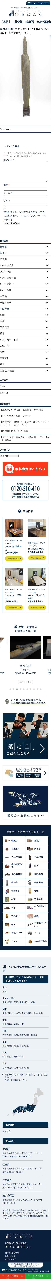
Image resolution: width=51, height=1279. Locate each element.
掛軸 (2, 315)
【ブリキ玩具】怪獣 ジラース (16, 416)
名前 (6, 185)
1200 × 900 (20, 29)
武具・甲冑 (5, 271)
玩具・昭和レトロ (9, 339)
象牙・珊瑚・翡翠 (9, 278)
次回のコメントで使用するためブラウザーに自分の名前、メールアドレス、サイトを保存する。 (25, 216)
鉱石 (2, 364)
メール (8, 193)
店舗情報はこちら (13, 558)
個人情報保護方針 (12, 1253)
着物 (2, 352)
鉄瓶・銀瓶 (5, 302)
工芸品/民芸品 (7, 370)
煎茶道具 (4, 358)
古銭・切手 (5, 346)
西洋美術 (4, 327)
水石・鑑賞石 (7, 284)
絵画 (2, 321)
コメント (9, 160)
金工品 (3, 296)
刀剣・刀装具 (7, 265)
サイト (7, 200)
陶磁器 (3, 259)
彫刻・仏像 (5, 290)
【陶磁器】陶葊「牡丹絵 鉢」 (15, 431)
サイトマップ (10, 1259)
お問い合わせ (10, 1256)
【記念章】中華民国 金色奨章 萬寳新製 (21, 410)
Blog (2, 386)
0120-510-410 (17, 1247)
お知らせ (4, 393)
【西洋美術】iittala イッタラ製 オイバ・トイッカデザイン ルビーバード (24, 423)
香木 (2, 333)
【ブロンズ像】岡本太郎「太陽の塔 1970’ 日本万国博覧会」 (24, 438)
